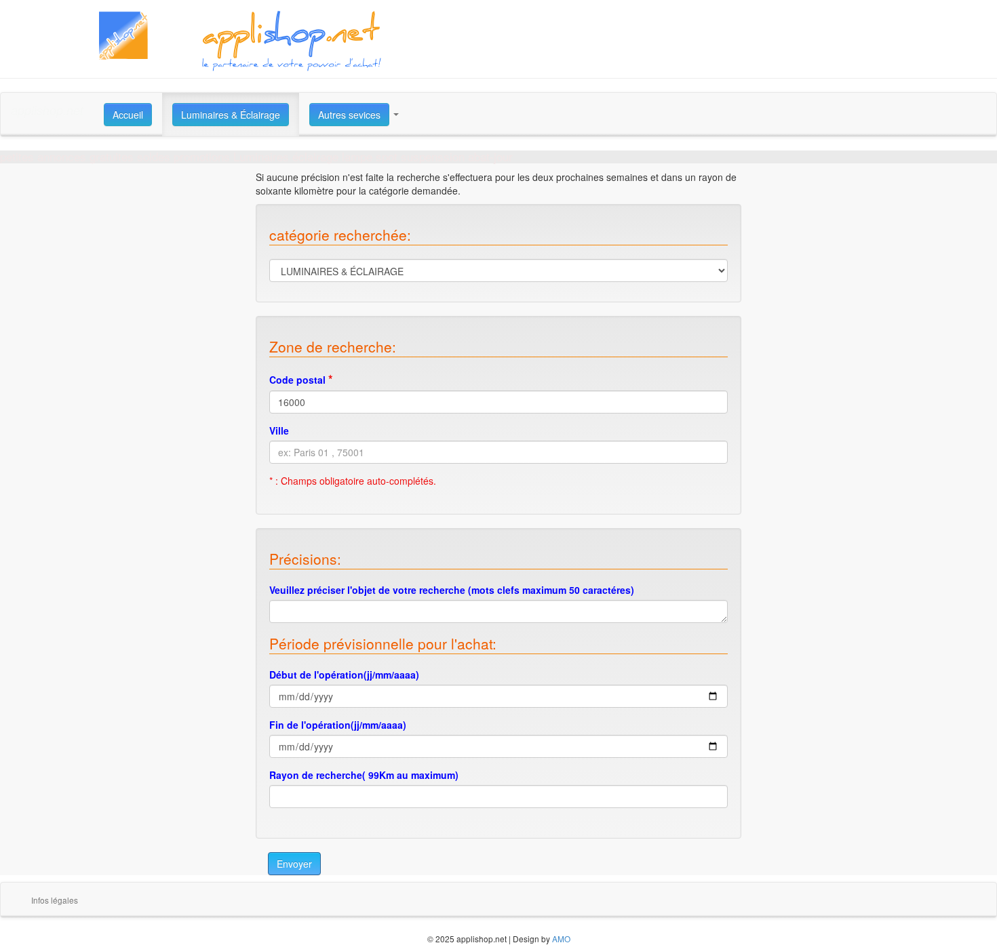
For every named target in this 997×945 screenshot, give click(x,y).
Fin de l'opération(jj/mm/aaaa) (337, 724)
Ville (279, 430)
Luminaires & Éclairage (230, 114)
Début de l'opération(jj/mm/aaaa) (344, 674)
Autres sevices (349, 114)
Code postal (301, 379)
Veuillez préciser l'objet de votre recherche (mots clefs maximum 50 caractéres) (451, 590)
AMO (561, 938)
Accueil (128, 114)
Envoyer (294, 863)
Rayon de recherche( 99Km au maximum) (363, 775)
